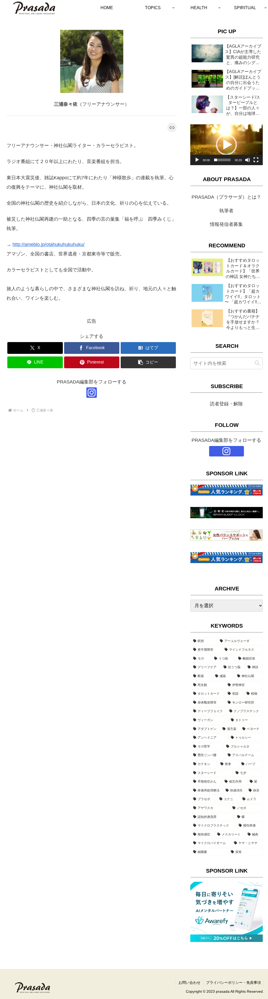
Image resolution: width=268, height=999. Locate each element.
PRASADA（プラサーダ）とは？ (226, 197)
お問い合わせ (189, 982)
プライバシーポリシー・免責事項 (233, 982)
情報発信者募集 (226, 224)
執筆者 (226, 210)
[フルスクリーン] (256, 160)
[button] (148, 362)
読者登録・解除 (226, 403)
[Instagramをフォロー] (91, 392)
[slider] (222, 160)
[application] (226, 144)
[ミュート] (247, 160)
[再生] (197, 160)
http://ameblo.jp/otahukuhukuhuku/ (49, 244)
